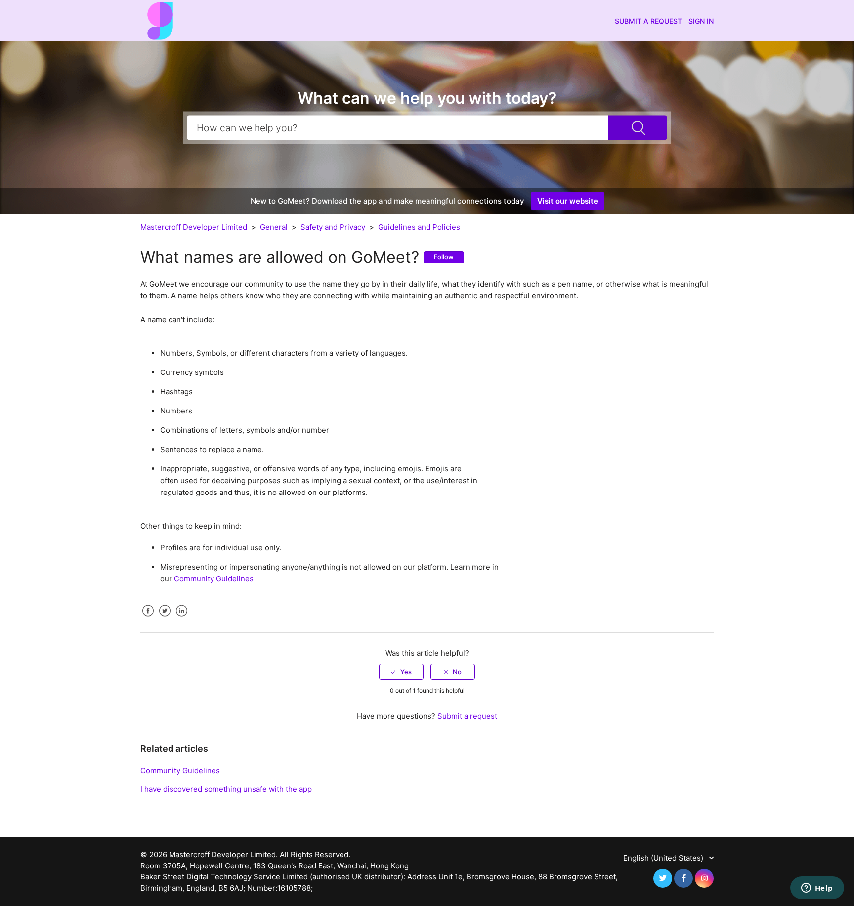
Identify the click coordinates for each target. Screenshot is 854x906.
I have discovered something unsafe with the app (226, 789)
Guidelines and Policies (419, 227)
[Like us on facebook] (683, 878)
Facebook (147, 618)
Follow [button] (444, 257)
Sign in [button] (701, 21)
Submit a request (648, 21)
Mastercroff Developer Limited (193, 227)
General (274, 227)
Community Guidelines (214, 578)
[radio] (401, 672)
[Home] (160, 20)
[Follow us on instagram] (704, 878)
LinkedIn (181, 618)
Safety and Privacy (333, 227)
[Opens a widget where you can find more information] (817, 888)
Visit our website (567, 201)
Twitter (164, 618)
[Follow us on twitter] (662, 878)
